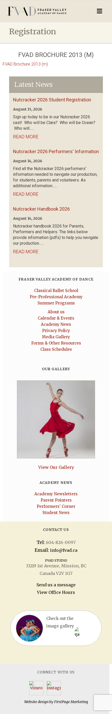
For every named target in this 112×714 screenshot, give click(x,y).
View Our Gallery (56, 467)
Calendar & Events (56, 318)
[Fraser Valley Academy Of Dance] (42, 11)
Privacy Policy (56, 330)
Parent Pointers (56, 500)
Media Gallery (56, 336)
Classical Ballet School (56, 290)
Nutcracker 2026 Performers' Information (56, 151)
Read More (25, 136)
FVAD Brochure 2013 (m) (25, 64)
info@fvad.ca (63, 550)
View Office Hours (56, 592)
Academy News (56, 324)
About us (56, 311)
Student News (56, 512)
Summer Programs (56, 303)
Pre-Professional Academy (56, 296)
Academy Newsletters (56, 493)
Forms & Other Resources (56, 343)
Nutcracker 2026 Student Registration (52, 99)
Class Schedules (56, 349)
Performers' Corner (56, 506)
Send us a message (56, 584)
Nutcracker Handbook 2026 (41, 209)
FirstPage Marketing (71, 701)
